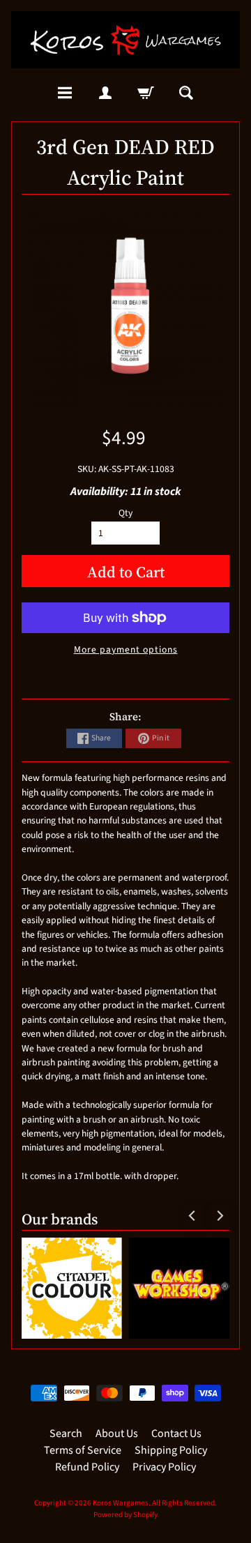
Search (66, 1433)
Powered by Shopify (125, 1515)
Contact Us (176, 1433)
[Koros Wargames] (125, 39)
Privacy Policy (164, 1467)
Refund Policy (87, 1467)
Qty (125, 512)
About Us (117, 1433)
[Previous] (192, 1215)
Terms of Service (82, 1450)
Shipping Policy (171, 1450)
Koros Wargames (121, 1503)
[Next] (218, 1215)
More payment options (126, 649)
